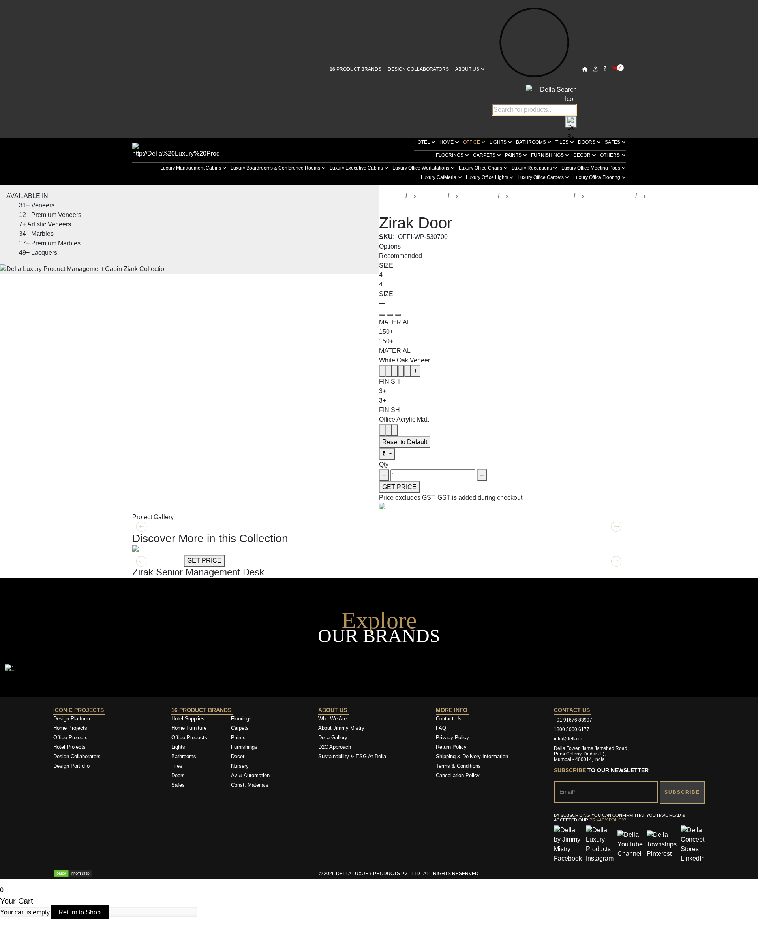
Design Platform (72, 719)
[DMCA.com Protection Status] (73, 874)
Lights (499, 142)
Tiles (562, 142)
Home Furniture (188, 728)
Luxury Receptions (532, 168)
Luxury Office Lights (487, 177)
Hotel (422, 142)
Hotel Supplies (188, 719)
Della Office (478, 195)
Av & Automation (250, 775)
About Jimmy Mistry (341, 728)
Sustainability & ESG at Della (352, 756)
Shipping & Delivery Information (472, 756)
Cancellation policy (458, 775)
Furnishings (548, 155)
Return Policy (451, 747)
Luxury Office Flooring (597, 177)
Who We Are (332, 719)
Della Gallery (332, 737)
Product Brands (355, 69)
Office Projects (70, 737)
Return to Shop (79, 912)
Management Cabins (541, 195)
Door (656, 195)
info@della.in (568, 739)
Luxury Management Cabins (191, 168)
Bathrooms (531, 142)
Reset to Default (404, 442)
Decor (582, 155)
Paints (514, 155)
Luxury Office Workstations (421, 168)
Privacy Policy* (607, 820)
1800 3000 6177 (571, 729)
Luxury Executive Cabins (357, 168)
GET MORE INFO (157, 560)
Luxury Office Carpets (541, 177)
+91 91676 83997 (573, 720)
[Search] (571, 122)
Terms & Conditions (458, 766)
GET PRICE (399, 487)
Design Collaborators (418, 69)
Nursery (240, 766)
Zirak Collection (610, 195)
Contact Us (449, 719)
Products (432, 195)
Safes (613, 142)
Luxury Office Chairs (481, 168)
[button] (616, 561)
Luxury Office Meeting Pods (591, 168)
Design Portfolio (71, 766)
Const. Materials (249, 785)
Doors (587, 142)
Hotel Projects (69, 747)
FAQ (441, 728)
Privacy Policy (452, 737)
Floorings (450, 155)
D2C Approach (334, 747)
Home (447, 142)
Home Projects (70, 728)
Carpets (485, 155)
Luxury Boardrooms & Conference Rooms (276, 168)
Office (472, 142)
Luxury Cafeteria (439, 177)
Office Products (189, 737)
